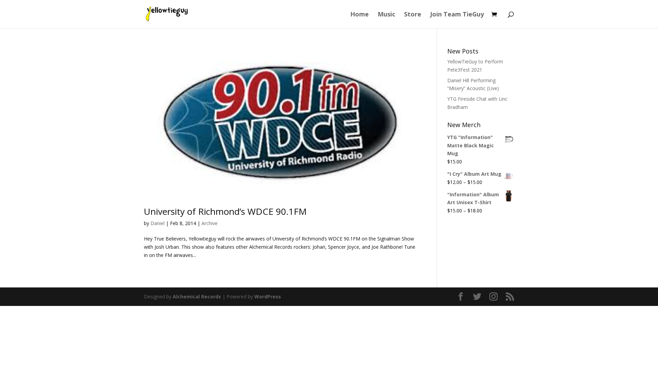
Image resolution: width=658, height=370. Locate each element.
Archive (210, 223)
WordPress (267, 296)
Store (412, 15)
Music (386, 15)
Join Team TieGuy (457, 15)
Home (359, 15)
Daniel (157, 223)
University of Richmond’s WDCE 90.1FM (225, 211)
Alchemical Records (197, 296)
